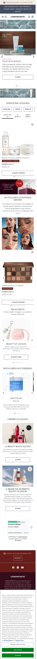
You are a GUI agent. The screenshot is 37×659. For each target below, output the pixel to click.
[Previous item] (3, 149)
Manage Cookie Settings (18, 644)
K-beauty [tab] (18, 116)
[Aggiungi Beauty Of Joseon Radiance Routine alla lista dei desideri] (32, 124)
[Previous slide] (2, 56)
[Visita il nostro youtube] (22, 567)
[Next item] (32, 149)
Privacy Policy (8, 640)
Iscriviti (18, 558)
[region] (18, 624)
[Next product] (32, 277)
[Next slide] (33, 56)
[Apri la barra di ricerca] (5, 17)
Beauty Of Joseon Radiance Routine (15, 158)
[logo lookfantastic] (18, 17)
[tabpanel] (18, 149)
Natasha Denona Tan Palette (12, 285)
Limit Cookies (18, 650)
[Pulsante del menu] (2, 17)
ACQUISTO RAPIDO (18, 173)
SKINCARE (6, 109)
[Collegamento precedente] (3, 340)
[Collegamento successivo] (32, 340)
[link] (29, 17)
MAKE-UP (28, 109)
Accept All (18, 655)
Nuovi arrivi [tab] (28, 116)
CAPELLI (17, 109)
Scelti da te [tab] (7, 116)
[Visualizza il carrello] (32, 17)
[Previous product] (3, 277)
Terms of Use (19, 640)
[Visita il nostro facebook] (13, 567)
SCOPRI (17, 77)
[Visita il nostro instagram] (18, 567)
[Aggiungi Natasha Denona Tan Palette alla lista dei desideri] (32, 252)
